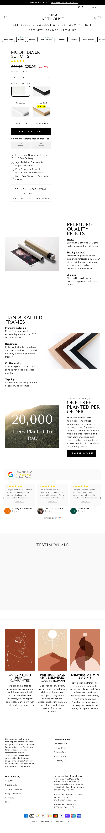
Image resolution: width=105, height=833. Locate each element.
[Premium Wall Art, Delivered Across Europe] (52, 650)
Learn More (81, 453)
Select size (19, 71)
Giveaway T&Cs (61, 760)
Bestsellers (24, 24)
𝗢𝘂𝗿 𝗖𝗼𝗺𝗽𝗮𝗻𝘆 (12, 776)
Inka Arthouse (52, 17)
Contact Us (10, 798)
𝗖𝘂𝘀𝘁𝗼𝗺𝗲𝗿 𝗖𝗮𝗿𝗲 (62, 739)
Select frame (20, 83)
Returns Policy (60, 743)
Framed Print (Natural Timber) (41, 112)
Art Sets (36, 30)
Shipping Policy (61, 752)
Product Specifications (31, 198)
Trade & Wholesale (13, 789)
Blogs (7, 802)
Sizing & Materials (13, 793)
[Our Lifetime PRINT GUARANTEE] (20, 650)
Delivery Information (31, 189)
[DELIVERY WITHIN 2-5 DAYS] (85, 650)
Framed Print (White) (21, 112)
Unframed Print (21, 91)
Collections (48, 24)
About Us (9, 781)
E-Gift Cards (11, 785)
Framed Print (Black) (41, 91)
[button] (18, 61)
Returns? (31, 194)
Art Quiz (68, 30)
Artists (85, 24)
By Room (69, 24)
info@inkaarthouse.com (64, 800)
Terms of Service (61, 756)
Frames (52, 30)
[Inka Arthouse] (11, 474)
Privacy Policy (60, 748)
